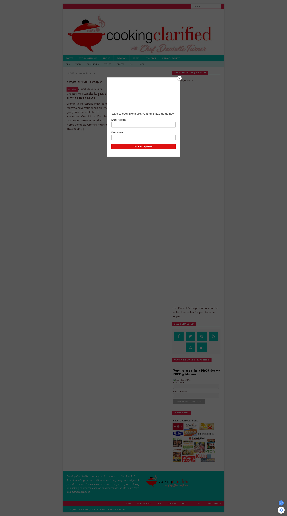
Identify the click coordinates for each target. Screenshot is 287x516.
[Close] (179, 78)
